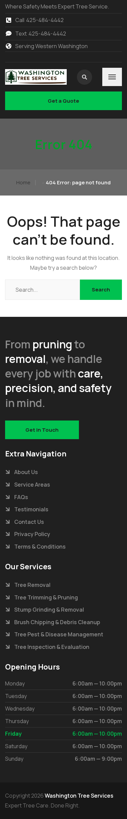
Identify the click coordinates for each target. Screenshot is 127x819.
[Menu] (112, 77)
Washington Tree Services (79, 795)
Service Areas (32, 484)
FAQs (21, 497)
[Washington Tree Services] (36, 77)
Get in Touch (42, 429)
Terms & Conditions (40, 546)
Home (23, 182)
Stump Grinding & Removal (49, 609)
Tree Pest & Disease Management (58, 634)
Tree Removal (32, 585)
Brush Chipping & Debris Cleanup (57, 622)
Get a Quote (63, 100)
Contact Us (29, 522)
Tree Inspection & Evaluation (51, 647)
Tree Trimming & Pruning (46, 597)
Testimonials (31, 509)
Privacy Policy (32, 534)
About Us (26, 472)
